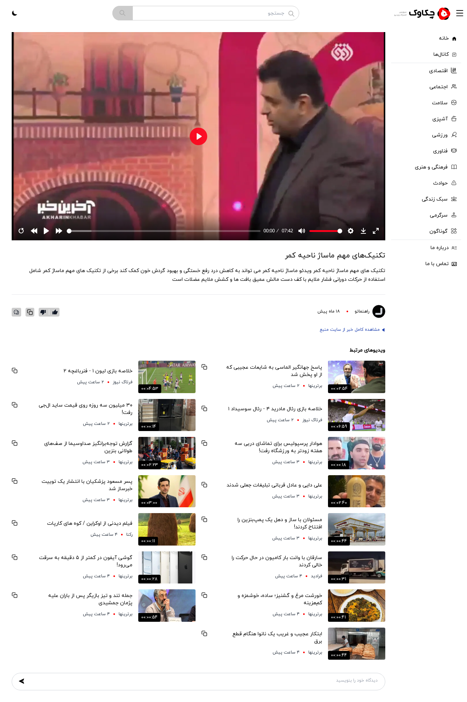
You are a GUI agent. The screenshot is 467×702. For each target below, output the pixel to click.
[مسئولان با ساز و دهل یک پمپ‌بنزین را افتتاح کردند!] (356, 529)
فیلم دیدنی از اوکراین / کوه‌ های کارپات (89, 523)
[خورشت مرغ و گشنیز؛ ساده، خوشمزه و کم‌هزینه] (356, 605)
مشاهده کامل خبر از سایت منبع (350, 330)
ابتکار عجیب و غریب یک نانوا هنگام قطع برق (277, 638)
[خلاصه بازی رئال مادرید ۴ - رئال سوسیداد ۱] (356, 415)
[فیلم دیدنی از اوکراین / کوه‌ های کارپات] (167, 529)
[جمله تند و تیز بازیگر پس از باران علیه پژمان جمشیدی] (167, 605)
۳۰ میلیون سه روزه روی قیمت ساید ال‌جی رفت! (85, 409)
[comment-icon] (16, 312)
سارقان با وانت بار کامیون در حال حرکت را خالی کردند (277, 561)
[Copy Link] (30, 312)
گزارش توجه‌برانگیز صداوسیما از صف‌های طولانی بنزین (88, 447)
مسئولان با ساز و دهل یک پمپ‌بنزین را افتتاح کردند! (280, 523)
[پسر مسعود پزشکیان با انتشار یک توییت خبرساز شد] (167, 491)
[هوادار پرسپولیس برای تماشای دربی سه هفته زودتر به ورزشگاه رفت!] (356, 453)
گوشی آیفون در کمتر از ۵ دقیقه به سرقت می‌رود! (85, 561)
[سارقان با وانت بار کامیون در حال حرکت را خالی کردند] (356, 567)
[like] (55, 312)
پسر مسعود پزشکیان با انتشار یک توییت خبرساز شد (87, 485)
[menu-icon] (459, 13)
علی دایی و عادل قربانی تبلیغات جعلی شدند (274, 485)
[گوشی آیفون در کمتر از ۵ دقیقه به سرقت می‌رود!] (167, 567)
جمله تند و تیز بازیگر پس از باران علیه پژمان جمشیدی (90, 599)
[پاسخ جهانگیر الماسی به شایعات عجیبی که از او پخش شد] (356, 377)
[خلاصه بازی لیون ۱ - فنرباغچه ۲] (167, 377)
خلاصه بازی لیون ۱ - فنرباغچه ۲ (97, 371)
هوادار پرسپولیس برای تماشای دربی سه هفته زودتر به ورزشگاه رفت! (278, 447)
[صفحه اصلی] (423, 13)
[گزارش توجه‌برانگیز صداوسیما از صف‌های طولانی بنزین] (167, 453)
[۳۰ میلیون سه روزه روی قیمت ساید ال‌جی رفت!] (167, 415)
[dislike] (44, 312)
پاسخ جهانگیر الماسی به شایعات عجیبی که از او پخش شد (274, 371)
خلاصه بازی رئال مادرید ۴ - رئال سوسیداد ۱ (275, 409)
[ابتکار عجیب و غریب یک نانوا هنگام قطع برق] (356, 644)
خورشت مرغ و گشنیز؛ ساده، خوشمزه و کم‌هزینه (280, 599)
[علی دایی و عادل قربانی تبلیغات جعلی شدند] (356, 491)
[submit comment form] (21, 681)
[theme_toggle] (15, 13)
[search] (122, 13)
